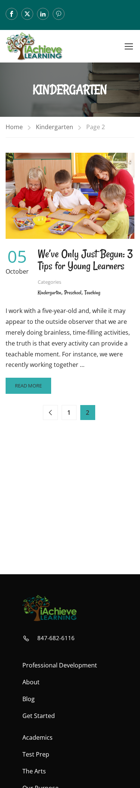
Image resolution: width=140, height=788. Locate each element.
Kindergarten (54, 127)
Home (14, 127)
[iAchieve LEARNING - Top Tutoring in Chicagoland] (34, 46)
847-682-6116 (56, 638)
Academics (37, 737)
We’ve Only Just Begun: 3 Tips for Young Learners (85, 260)
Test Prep (35, 754)
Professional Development (59, 665)
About (31, 682)
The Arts (34, 771)
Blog (28, 699)
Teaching (92, 292)
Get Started (38, 716)
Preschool (72, 292)
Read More (28, 388)
